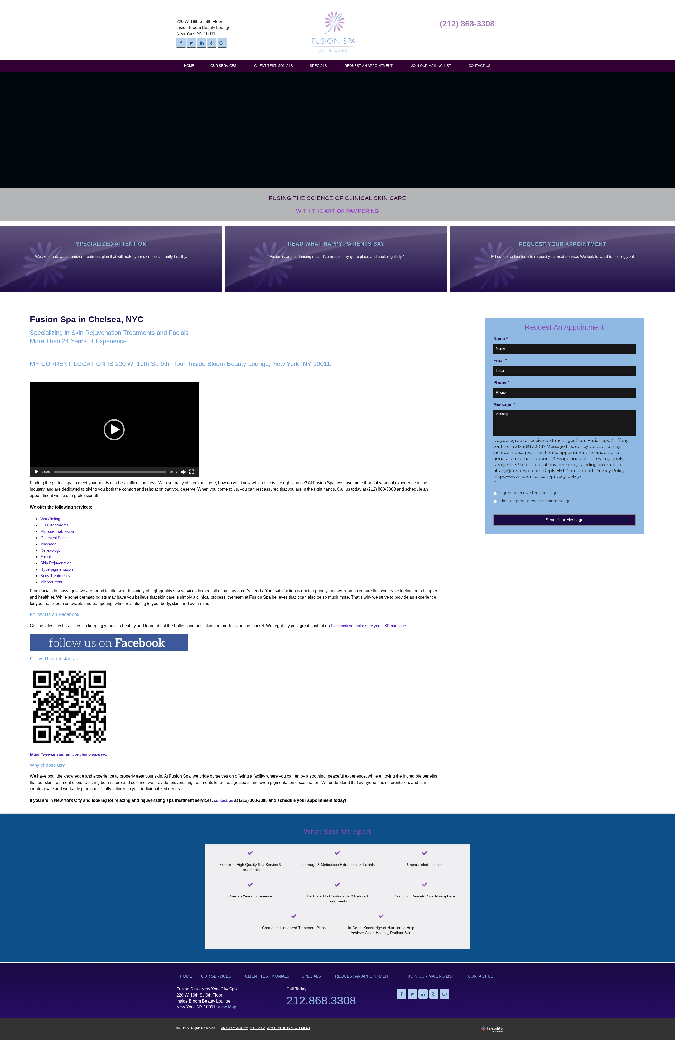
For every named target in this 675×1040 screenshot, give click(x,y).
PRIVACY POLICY (234, 1028)
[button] (114, 429)
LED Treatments (54, 525)
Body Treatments (55, 575)
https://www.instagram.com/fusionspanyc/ (68, 754)
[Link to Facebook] (181, 42)
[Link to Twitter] (191, 42)
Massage (48, 544)
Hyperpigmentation (56, 569)
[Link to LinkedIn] (201, 42)
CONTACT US (479, 66)
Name (500, 338)
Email (500, 360)
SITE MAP (257, 1028)
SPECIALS (318, 66)
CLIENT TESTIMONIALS (273, 66)
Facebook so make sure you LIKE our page (368, 625)
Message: (504, 404)
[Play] (36, 472)
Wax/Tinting (50, 518)
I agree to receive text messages (528, 492)
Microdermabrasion (57, 531)
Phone (501, 382)
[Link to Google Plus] (222, 42)
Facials (46, 556)
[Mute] (183, 472)
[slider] (110, 472)
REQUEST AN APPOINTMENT (369, 66)
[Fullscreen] (191, 472)
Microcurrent (51, 582)
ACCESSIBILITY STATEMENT (288, 1028)
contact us (223, 800)
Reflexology (50, 550)
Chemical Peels (54, 537)
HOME (189, 66)
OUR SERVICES (223, 66)
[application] (114, 429)
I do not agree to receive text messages (535, 501)
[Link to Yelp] (211, 42)
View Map (227, 1007)
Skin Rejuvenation (55, 563)
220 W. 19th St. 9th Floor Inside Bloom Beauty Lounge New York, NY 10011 (203, 27)
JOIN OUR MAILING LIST (431, 66)
